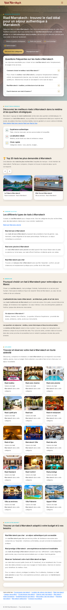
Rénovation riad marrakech (45, 596)
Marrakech (57, 594)
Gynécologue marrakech (26, 594)
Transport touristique (35, 598)
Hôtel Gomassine (8, 596)
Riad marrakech (58, 592)
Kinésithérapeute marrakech (25, 596)
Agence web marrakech (44, 594)
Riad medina (7, 123)
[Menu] (62, 2)
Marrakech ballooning (19, 598)
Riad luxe (26, 123)
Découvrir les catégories (13, 51)
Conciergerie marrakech (22, 592)
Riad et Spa (33, 123)
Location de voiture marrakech (41, 592)
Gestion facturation (10, 594)
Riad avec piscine (17, 123)
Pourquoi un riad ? (33, 51)
